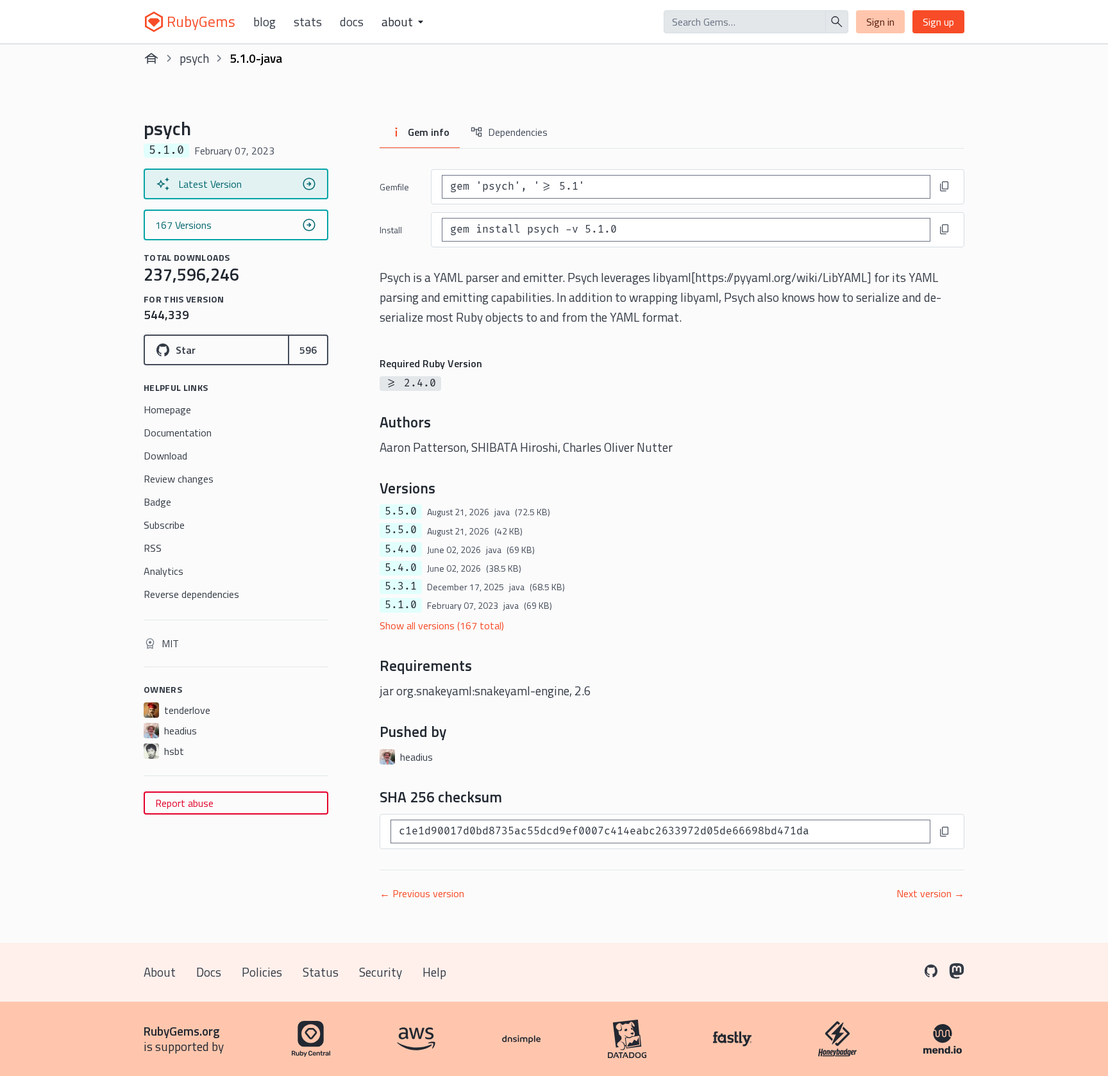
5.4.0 (401, 549)
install (391, 229)
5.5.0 (401, 511)
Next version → (930, 893)
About (160, 972)
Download (165, 455)
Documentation (178, 432)
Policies (262, 972)
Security (380, 972)
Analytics (163, 571)
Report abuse (184, 803)
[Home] (151, 58)
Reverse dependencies (191, 594)
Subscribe (164, 525)
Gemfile (394, 187)
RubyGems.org (182, 1031)
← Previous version (422, 893)
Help (434, 972)
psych (194, 58)
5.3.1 (401, 586)
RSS (153, 548)
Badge (157, 501)
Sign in (880, 21)
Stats (308, 22)
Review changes (179, 478)
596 (308, 350)
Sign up (938, 21)
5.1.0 (401, 605)
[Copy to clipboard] (944, 186)
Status (321, 972)
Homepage (167, 409)
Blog (264, 22)
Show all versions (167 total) (442, 625)
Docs (352, 22)
